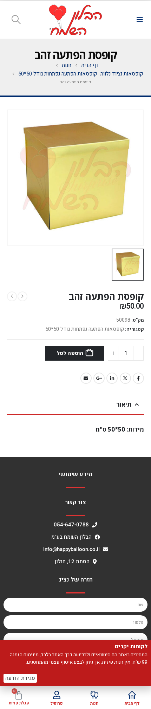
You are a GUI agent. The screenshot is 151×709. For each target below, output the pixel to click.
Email (86, 378)
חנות (94, 703)
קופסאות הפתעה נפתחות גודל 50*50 (84, 329)
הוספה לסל (70, 353)
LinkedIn (112, 378)
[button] (139, 20)
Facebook (138, 378)
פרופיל (56, 703)
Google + (99, 378)
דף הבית (132, 703)
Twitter (125, 378)
